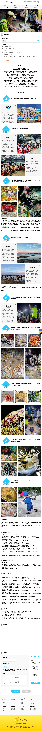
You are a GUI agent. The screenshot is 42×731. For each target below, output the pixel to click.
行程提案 (31, 702)
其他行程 (16, 691)
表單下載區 (32, 706)
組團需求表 (32, 703)
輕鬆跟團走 (13, 699)
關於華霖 (3, 698)
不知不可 (22, 706)
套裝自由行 (22, 699)
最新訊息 (13, 706)
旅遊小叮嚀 (6, 7)
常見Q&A (22, 708)
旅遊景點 (3, 709)
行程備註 (26, 5)
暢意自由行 (23, 698)
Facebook (3, 702)
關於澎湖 (3, 708)
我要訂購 (36, 7)
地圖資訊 (26, 7)
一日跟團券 (22, 702)
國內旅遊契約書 (33, 710)
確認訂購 (36, 683)
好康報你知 (13, 709)
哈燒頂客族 (22, 703)
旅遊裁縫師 (32, 699)
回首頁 (26, 691)
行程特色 (5, 5)
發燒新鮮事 (13, 708)
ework (32, 728)
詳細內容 (15, 5)
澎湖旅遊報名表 (33, 708)
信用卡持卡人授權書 (33, 709)
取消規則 (15, 7)
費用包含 (36, 5)
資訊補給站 (4, 706)
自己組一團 (32, 698)
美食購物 (3, 710)
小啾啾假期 (3, 699)
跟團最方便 (13, 698)
